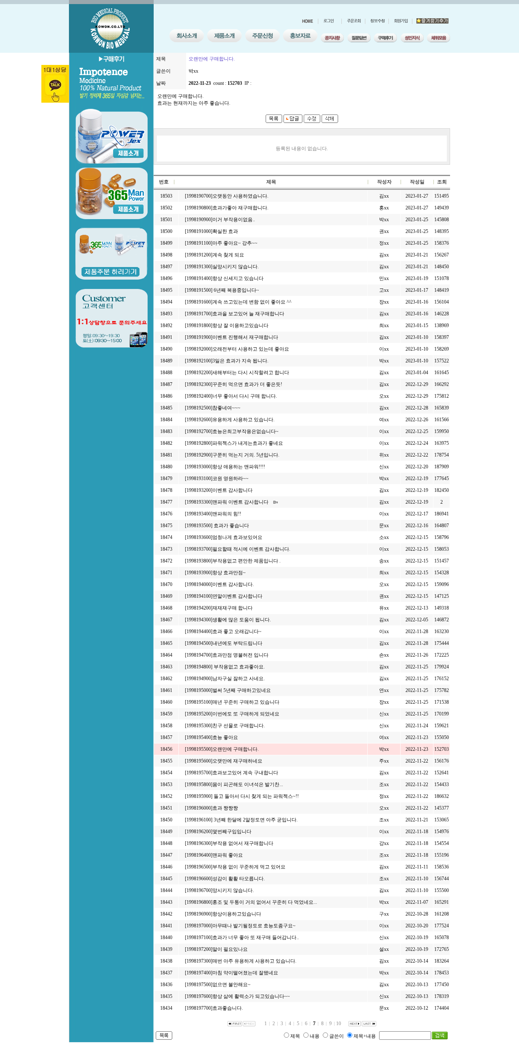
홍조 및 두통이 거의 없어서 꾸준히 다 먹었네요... (264, 902)
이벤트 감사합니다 (232, 490)
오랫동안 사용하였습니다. (240, 196)
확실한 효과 (225, 231)
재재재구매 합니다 (232, 608)
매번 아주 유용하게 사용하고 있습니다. (254, 961)
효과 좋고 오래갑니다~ (237, 631)
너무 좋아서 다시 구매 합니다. (244, 396)
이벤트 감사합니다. (233, 584)
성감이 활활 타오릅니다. (238, 878)
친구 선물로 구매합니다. (238, 725)
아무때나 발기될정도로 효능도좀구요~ (254, 926)
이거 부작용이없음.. (233, 219)
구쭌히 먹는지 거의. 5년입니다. (245, 455)
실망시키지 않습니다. (235, 266)
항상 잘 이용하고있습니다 (240, 325)
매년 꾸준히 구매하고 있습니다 (245, 702)
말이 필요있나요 (230, 949)
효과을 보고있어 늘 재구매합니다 (248, 314)
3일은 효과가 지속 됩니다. (240, 361)
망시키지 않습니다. (233, 890)
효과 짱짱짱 (225, 808)
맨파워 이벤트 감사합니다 (240, 502)
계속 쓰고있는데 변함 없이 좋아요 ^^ (252, 302)
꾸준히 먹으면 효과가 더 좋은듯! (247, 384)
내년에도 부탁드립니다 (237, 643)
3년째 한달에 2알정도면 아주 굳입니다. (255, 820)
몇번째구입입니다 (231, 831)
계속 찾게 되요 (228, 255)
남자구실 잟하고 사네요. (238, 678)
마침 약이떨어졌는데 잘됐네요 (245, 973)
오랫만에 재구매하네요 (237, 761)
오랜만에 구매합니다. (235, 749)
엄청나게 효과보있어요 (237, 537)
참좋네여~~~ (226, 408)
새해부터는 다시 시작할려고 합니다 (250, 372)
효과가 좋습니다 (230, 525)
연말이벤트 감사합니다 (237, 596)
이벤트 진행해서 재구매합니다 (245, 337)
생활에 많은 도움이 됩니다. (241, 620)
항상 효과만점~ (229, 572)
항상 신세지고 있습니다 (238, 278)
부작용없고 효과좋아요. (238, 667)
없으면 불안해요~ (231, 984)
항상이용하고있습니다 (236, 914)
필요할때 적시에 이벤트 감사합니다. (251, 549)
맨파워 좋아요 (227, 855)
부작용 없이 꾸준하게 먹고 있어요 (248, 867)
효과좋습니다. (227, 1008)
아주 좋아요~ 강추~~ (234, 243)
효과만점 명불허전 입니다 (240, 655)
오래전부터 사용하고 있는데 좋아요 (250, 349)
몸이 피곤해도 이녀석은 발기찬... (247, 784)
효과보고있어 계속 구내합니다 (245, 773)
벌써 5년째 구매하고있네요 (241, 690)
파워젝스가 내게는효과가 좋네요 (247, 443)
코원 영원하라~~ (230, 478)
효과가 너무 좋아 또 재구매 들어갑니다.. (255, 937)
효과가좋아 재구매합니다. (240, 208)
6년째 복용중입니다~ (235, 290)
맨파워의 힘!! (226, 514)
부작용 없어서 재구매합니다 (242, 843)
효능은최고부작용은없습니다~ (245, 431)
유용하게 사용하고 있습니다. (243, 419)
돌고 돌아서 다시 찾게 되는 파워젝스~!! (255, 796)
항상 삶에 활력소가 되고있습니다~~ (251, 996)
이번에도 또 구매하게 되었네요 (245, 714)
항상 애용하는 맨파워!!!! (238, 467)
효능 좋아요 (225, 737)
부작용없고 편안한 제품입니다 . (246, 561)
